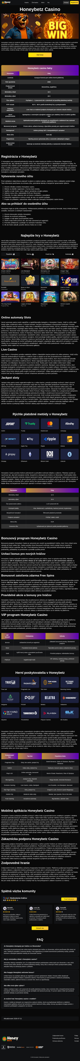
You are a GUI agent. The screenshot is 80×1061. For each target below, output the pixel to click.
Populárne (9, 254)
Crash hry (48, 254)
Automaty (68, 254)
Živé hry (29, 254)
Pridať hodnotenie (69, 899)
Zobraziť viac (40, 928)
